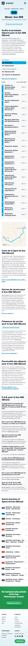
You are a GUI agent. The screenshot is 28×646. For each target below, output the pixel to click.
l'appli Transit (17, 339)
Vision (16, 617)
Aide (3, 623)
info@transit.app (19, 633)
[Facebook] (20, 636)
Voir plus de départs (9, 79)
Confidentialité (19, 623)
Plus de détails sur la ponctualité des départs (10, 388)
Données (4, 637)
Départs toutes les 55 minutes (15, 24)
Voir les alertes (7, 313)
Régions (4, 617)
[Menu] (25, 3)
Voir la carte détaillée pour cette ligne (13, 280)
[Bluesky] (17, 636)
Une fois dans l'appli (11, 303)
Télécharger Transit (13, 603)
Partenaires (6, 631)
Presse (3, 621)
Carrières (17, 621)
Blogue (3, 619)
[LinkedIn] (22, 636)
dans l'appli (10, 441)
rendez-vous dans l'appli (12, 479)
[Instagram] (15, 636)
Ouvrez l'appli (5, 295)
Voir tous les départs (9, 353)
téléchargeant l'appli (13, 431)
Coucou (4, 614)
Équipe (16, 619)
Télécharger (20, 641)
